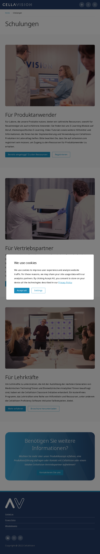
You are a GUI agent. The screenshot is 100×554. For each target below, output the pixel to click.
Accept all (22, 290)
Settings (38, 290)
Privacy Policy (65, 282)
